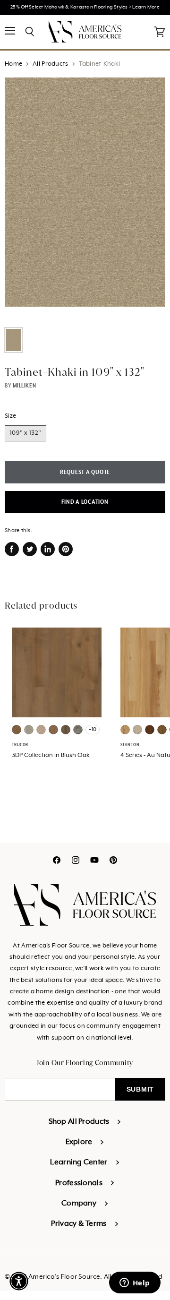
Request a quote (85, 472)
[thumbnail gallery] (13, 340)
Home (13, 64)
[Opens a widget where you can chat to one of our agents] (135, 1283)
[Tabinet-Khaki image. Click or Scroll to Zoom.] (85, 198)
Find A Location (84, 502)
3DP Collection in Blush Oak (51, 755)
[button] (18, 1281)
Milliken (24, 385)
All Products (50, 64)
